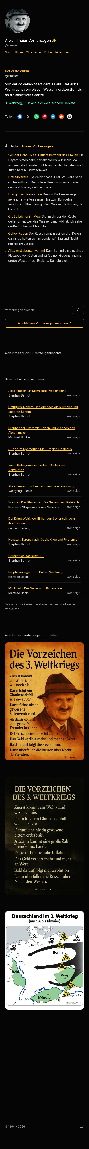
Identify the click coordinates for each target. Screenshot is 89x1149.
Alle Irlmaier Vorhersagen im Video (43, 323)
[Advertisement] (44, 1068)
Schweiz (44, 103)
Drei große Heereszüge (25, 194)
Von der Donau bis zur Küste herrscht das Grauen (43, 155)
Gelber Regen (18, 233)
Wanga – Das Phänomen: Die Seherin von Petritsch (43, 502)
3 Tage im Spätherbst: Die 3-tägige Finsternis (40, 449)
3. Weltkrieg (13, 103)
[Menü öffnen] (81, 1126)
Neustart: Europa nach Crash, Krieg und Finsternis (42, 539)
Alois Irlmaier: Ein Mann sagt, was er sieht (37, 390)
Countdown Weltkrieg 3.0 (26, 556)
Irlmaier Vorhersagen (36, 146)
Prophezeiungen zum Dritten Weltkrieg (35, 572)
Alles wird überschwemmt (26, 251)
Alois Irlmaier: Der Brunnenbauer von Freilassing (41, 486)
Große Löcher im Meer (24, 216)
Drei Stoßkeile (18, 177)
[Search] (78, 310)
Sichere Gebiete (63, 103)
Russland (30, 103)
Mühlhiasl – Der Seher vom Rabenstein (35, 588)
